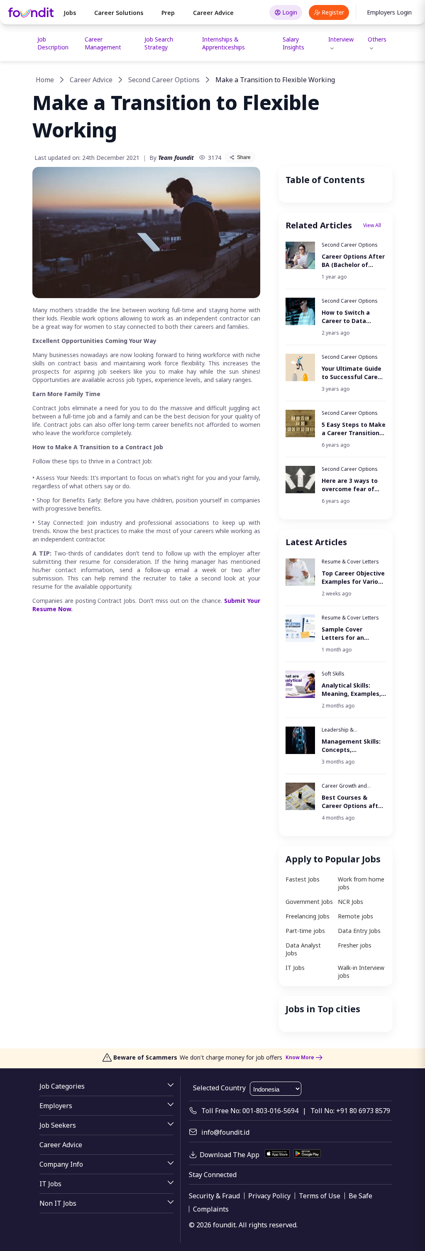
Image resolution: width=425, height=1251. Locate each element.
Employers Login (389, 12)
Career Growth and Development (344, 789)
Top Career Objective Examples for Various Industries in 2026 (353, 577)
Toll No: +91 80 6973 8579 (350, 1110)
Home (45, 79)
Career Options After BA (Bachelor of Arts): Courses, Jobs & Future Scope (353, 260)
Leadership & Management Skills (344, 733)
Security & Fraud (214, 1195)
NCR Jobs (350, 902)
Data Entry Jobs (359, 931)
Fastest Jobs (303, 879)
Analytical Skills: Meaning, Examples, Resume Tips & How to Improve (351, 689)
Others (377, 39)
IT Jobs (295, 968)
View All (372, 225)
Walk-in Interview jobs (361, 971)
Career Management (103, 43)
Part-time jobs (305, 931)
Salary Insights (293, 43)
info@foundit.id (225, 1132)
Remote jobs (355, 916)
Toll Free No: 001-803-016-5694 (249, 1110)
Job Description (52, 43)
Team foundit (176, 158)
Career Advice (213, 13)
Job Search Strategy (158, 43)
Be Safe (360, 1195)
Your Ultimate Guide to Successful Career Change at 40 (353, 373)
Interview (341, 39)
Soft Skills (333, 673)
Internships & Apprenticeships (223, 43)
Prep (168, 13)
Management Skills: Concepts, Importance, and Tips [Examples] (351, 745)
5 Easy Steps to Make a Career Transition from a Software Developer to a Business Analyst (354, 429)
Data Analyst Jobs (303, 949)
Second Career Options (164, 79)
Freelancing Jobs (308, 916)
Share (244, 157)
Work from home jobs (361, 883)
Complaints (211, 1209)
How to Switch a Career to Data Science (346, 316)
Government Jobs (309, 902)
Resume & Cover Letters (350, 561)
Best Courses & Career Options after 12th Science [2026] (353, 801)
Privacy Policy (269, 1195)
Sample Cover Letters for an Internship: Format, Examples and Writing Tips (351, 633)
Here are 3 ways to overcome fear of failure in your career (353, 485)
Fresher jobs (354, 945)
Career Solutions (118, 13)
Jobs (70, 13)
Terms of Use (319, 1195)
